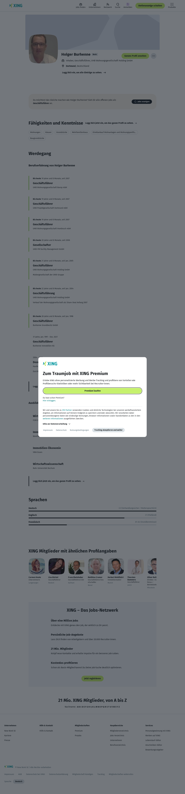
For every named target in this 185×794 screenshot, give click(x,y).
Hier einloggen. (49, 401)
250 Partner (67, 410)
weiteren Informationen (53, 419)
